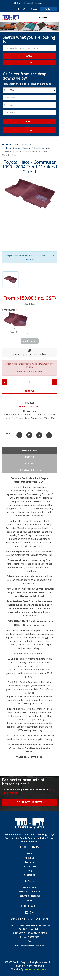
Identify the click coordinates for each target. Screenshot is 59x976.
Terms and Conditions (29, 891)
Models (29, 457)
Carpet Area (9, 309)
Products (29, 862)
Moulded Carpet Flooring (18, 147)
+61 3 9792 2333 (31, 937)
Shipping (29, 900)
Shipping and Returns (29, 469)
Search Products (22, 144)
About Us (29, 857)
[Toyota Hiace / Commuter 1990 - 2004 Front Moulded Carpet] (19, 433)
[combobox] (29, 90)
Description (29, 450)
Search (29, 55)
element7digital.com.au (36, 969)
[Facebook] (18, 9)
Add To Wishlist (30, 406)
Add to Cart (29, 390)
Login (35, 9)
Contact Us (29, 875)
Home (7, 144)
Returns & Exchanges (29, 895)
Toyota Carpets (42, 147)
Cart (49, 9)
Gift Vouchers (29, 866)
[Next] (4, 26)
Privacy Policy (29, 887)
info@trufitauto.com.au (32, 945)
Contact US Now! (30, 802)
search (29, 121)
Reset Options (29, 340)
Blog (29, 870)
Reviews (29, 463)
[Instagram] (24, 9)
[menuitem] (29, 854)
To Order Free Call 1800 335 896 (31, 3)
